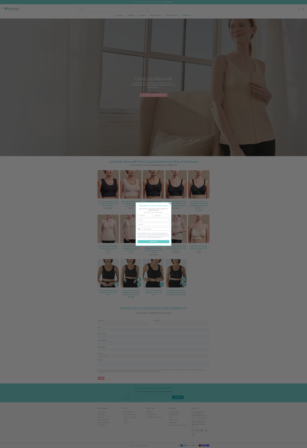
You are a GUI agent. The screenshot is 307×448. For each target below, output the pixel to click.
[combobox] (140, 229)
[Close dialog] (170, 203)
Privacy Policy (150, 237)
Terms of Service (158, 237)
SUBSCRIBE (153, 241)
